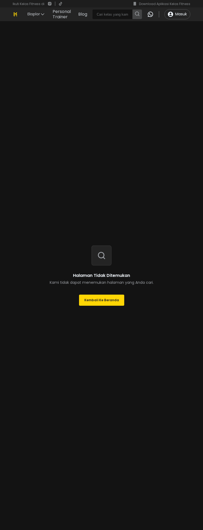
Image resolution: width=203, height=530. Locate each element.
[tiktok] (60, 4)
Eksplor (33, 14)
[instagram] (49, 4)
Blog (82, 14)
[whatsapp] (150, 14)
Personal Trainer (62, 14)
